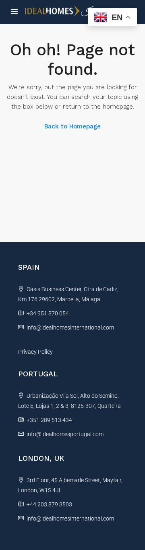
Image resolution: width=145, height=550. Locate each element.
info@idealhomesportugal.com (65, 434)
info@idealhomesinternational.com (70, 327)
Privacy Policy (35, 351)
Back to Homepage (72, 126)
